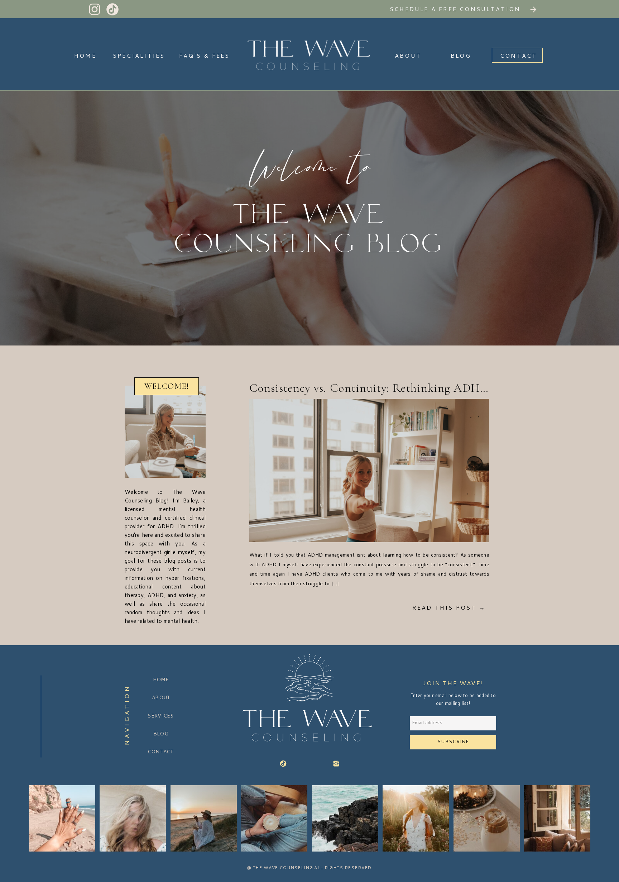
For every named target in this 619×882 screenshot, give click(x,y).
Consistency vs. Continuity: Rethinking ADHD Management (403, 388)
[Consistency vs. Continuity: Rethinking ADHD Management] (369, 470)
